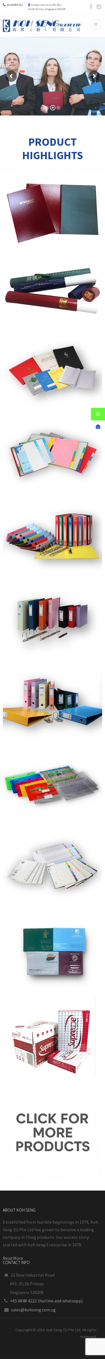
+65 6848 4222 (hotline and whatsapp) (46, 1301)
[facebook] (90, 7)
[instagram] (98, 7)
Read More (13, 1258)
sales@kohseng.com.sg (33, 1309)
